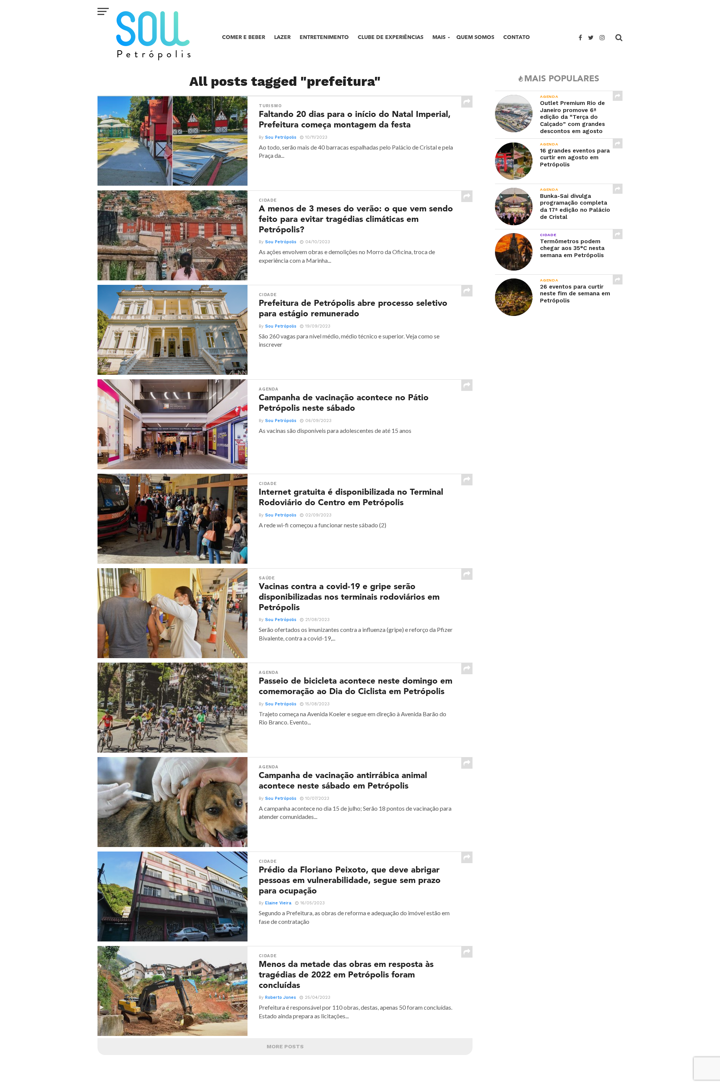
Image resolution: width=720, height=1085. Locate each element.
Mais (439, 37)
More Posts (285, 1046)
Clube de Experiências (390, 37)
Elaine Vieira (278, 903)
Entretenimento (324, 37)
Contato (516, 37)
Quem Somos (475, 37)
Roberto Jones (280, 997)
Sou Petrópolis (280, 137)
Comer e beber (243, 37)
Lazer (282, 37)
